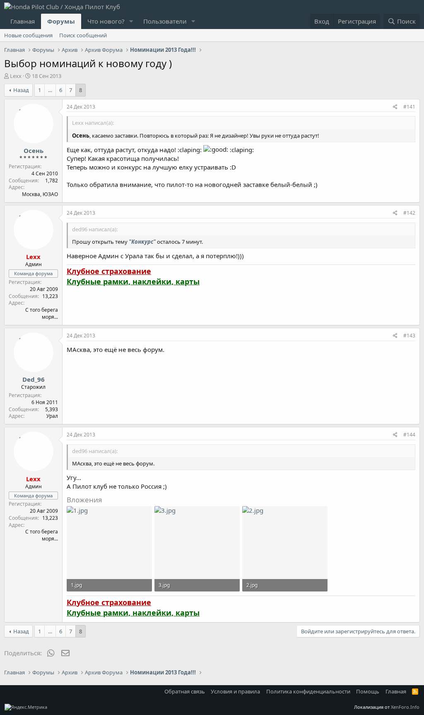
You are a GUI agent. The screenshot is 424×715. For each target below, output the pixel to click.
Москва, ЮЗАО (40, 194)
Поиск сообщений (83, 35)
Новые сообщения (28, 35)
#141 (409, 106)
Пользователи (165, 21)
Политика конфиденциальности (308, 691)
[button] (131, 21)
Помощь (367, 691)
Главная (22, 21)
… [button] (50, 90)
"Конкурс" (142, 241)
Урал (52, 415)
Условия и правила (235, 691)
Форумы (61, 21)
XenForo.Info (405, 707)
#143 (409, 335)
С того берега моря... (41, 313)
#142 (409, 212)
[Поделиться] (395, 107)
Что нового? (106, 21)
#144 (409, 434)
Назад (21, 90)
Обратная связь (184, 691)
